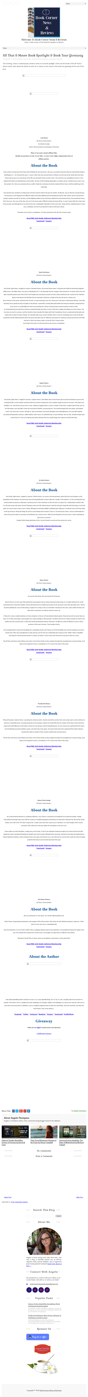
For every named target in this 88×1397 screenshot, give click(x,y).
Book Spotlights (18, 59)
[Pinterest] (18, 3)
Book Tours (27, 59)
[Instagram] (13, 3)
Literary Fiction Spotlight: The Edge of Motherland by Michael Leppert (71, 1142)
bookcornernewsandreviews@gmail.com (44, 1284)
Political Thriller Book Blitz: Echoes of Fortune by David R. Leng (13, 1142)
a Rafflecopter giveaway (44, 1033)
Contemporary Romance (40, 59)
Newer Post (7, 1197)
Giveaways (52, 59)
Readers (59, 59)
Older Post (79, 1197)
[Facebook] (4, 3)
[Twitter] (8, 3)
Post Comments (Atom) (19, 1202)
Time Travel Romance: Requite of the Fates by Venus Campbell (43, 1141)
